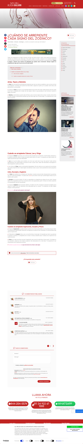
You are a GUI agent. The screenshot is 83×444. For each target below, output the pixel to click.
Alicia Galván (10, 41)
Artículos (16, 41)
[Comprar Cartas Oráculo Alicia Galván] (74, 6)
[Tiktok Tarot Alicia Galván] (5, 43)
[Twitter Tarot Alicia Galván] (5, 49)
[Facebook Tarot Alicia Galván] (5, 35)
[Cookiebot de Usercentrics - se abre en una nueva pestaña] (6, 441)
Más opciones (59, 440)
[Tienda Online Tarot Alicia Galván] (66, 6)
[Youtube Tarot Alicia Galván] (5, 46)
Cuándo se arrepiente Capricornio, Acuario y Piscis (23, 76)
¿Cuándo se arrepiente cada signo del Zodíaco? (35, 41)
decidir (30, 175)
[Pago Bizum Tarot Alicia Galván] (72, 6)
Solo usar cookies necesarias (75, 430)
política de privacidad (28, 365)
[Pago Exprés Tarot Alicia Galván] (69, 6)
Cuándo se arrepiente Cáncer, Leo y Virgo (20, 71)
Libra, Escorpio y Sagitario (18, 73)
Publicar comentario (44, 381)
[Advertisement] (31, 143)
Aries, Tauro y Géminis (16, 69)
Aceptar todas (74, 426)
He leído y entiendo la (24, 365)
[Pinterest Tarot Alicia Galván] (5, 38)
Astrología (21, 41)
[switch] (31, 441)
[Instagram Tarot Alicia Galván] (5, 41)
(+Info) (24, 370)
